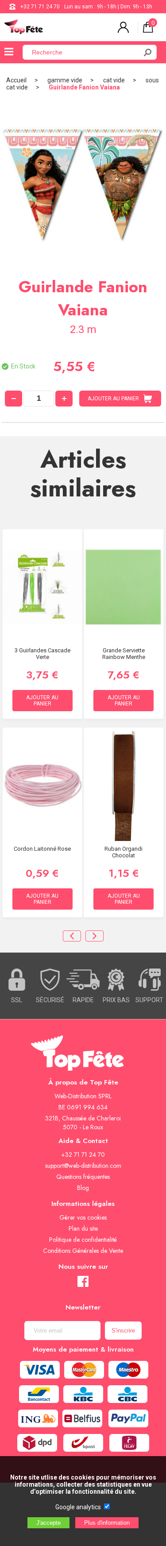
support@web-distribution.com (83, 1165)
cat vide (114, 80)
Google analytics (78, 1507)
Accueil (16, 80)
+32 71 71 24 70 (40, 7)
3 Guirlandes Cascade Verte (42, 653)
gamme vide (64, 80)
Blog (83, 1187)
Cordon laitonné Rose (42, 848)
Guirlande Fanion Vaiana (84, 87)
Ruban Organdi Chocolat (123, 852)
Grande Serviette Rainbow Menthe (123, 653)
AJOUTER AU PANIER (113, 398)
